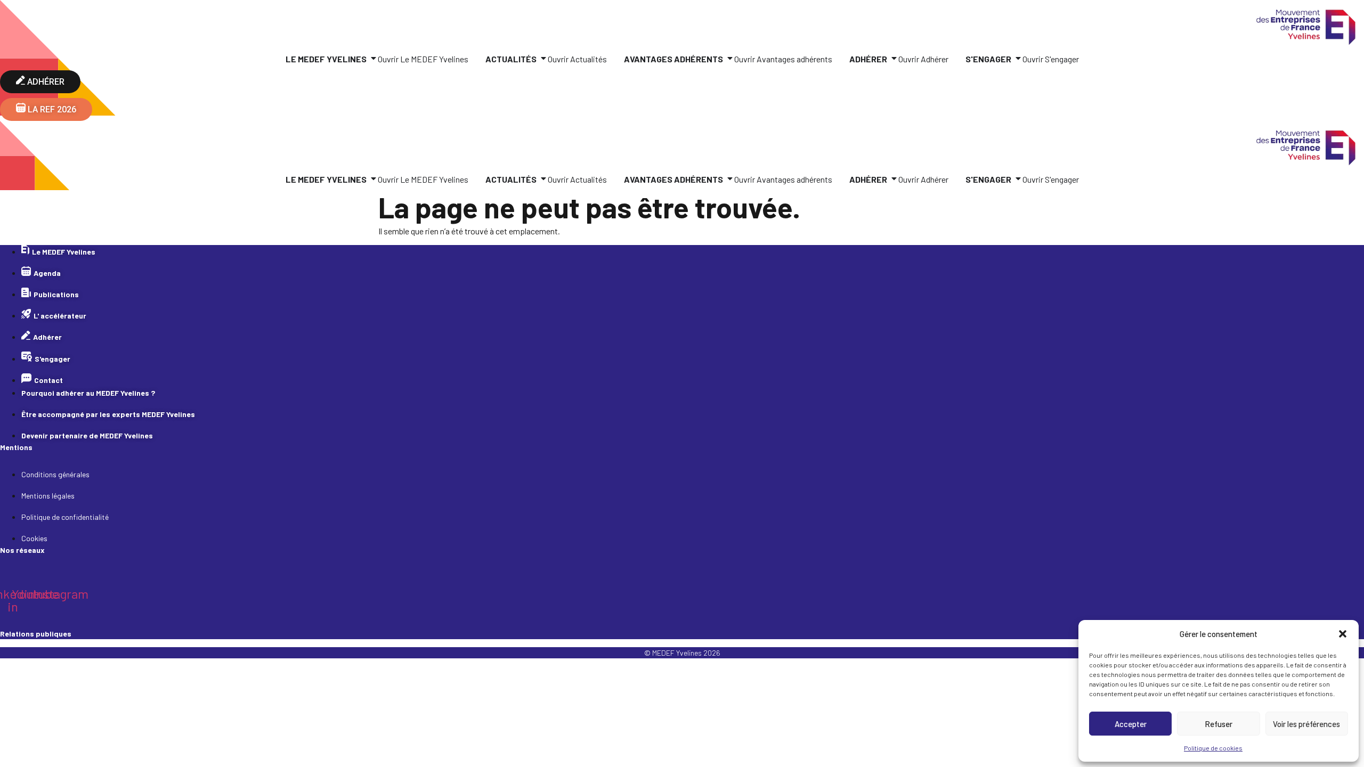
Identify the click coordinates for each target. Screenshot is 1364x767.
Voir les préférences (1306, 724)
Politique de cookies (1213, 748)
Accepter (1131, 724)
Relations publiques (35, 633)
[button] (1342, 634)
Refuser (1218, 724)
